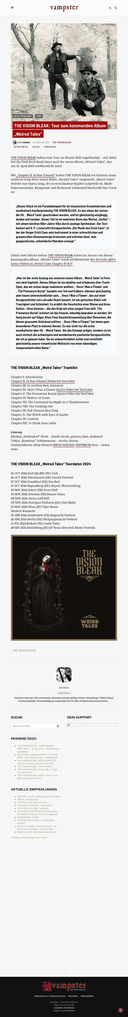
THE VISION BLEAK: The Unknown (34, 766)
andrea (64, 693)
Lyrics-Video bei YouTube (74, 389)
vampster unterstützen (64, 1008)
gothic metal (21, 147)
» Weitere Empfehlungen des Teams (29, 837)
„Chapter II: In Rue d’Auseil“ (35, 175)
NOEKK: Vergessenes (28, 799)
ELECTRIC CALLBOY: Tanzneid (32, 808)
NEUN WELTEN (64, 445)
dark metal (50, 147)
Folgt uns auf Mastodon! (64, 1010)
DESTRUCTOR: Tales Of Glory (32, 802)
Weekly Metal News (22, 116)
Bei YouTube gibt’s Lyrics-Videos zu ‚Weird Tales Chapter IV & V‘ (63, 261)
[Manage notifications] (120, 1010)
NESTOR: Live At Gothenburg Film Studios (38, 796)
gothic (36, 147)
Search (58, 726)
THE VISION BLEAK (61, 142)
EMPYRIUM (83, 445)
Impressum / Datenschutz (49, 996)
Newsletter (87, 996)
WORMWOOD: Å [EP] (27, 817)
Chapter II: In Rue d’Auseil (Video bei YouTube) (43, 381)
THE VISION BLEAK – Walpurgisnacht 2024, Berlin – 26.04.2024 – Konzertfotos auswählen (38, 748)
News (39, 116)
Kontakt (73, 996)
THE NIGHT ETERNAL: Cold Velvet (34, 805)
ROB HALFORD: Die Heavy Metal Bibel (36, 832)
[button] (12, 7)
